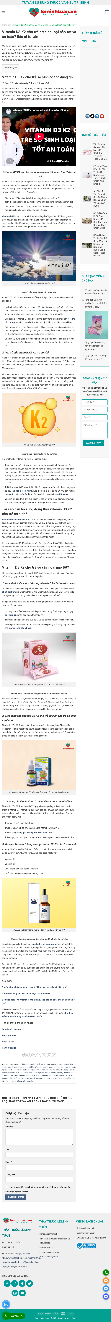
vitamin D (16, 88)
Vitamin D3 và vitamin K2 (14, 519)
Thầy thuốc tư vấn (28, 1064)
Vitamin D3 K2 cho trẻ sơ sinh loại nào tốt (57, 1075)
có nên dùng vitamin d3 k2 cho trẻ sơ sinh (56, 1070)
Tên (8, 1150)
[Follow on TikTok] (92, 116)
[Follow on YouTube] (102, 116)
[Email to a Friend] (39, 1055)
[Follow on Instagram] (87, 116)
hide (15, 68)
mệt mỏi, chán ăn (18, 494)
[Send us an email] (15, 1293)
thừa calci (64, 494)
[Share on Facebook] (29, 1055)
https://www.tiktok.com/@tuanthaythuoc (21, 1262)
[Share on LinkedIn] (49, 1055)
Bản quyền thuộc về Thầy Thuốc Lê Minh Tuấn (55, 1318)
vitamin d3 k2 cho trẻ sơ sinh (30, 1075)
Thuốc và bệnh (41, 1064)
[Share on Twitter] (34, 1055)
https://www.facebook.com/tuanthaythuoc (21, 1258)
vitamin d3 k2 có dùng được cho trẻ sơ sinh (18, 1078)
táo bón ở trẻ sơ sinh (22, 491)
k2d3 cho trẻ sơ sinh (24, 1073)
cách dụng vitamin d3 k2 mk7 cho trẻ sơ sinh (31, 1067)
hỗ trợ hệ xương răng (46, 944)
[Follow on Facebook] (7, 1283)
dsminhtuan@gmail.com (19, 1253)
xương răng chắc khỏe (20, 628)
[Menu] (3, 12)
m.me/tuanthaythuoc (49, 1256)
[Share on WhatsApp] (24, 1055)
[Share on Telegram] (54, 1055)
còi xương (10, 615)
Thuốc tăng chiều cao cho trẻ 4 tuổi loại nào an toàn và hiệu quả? (35, 987)
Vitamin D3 (7, 216)
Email (8, 1162)
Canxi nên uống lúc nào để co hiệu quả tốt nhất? (26, 993)
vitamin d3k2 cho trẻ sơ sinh (21, 1081)
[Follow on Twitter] (97, 116)
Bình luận (10, 1126)
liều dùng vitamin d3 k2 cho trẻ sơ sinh (47, 1073)
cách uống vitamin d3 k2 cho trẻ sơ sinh (23, 1070)
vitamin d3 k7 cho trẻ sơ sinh (47, 1078)
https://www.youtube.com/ (14, 1266)
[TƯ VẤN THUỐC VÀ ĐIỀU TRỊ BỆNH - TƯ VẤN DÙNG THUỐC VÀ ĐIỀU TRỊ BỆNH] (52, 12)
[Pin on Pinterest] (44, 1055)
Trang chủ (6, 25)
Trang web (10, 1174)
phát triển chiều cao (42, 310)
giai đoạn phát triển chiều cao (37, 832)
